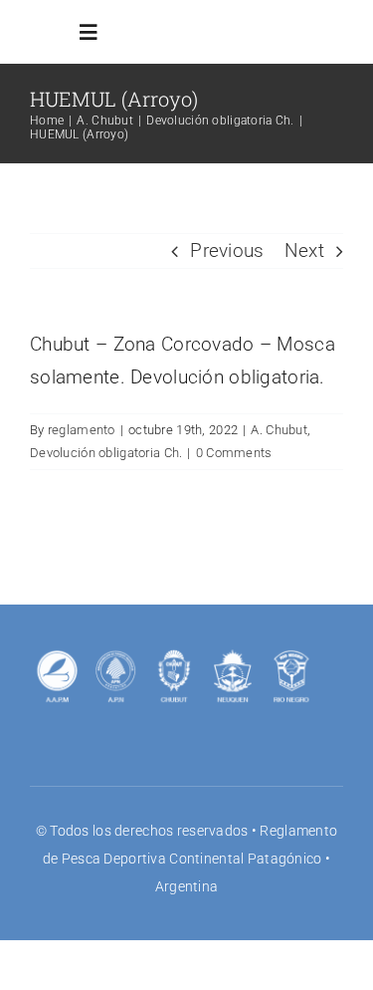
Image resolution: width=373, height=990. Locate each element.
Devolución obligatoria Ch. (106, 452)
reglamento (81, 429)
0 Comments (234, 452)
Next (304, 250)
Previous (227, 250)
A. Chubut (279, 429)
